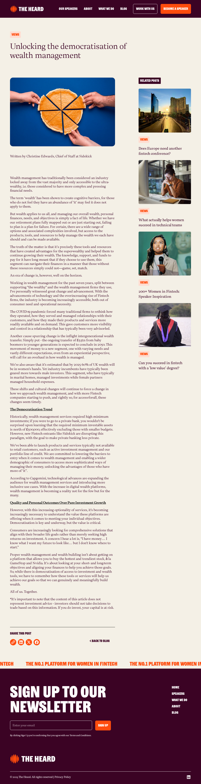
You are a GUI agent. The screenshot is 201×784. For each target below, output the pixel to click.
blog (123, 9)
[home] (27, 9)
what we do (106, 9)
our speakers (68, 9)
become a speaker (176, 9)
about (88, 9)
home (175, 687)
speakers (178, 694)
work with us (145, 9)
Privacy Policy (63, 777)
